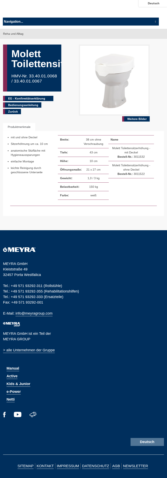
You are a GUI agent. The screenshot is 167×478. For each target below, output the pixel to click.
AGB (116, 466)
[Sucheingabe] (163, 10)
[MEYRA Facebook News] (4, 416)
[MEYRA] (19, 251)
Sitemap (26, 466)
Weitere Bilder (137, 119)
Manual (13, 368)
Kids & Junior (18, 384)
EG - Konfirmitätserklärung (26, 98)
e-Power (14, 392)
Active (12, 376)
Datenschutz (95, 466)
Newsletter (135, 466)
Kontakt (45, 466)
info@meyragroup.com (34, 313)
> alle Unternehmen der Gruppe (29, 350)
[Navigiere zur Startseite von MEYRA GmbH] (25, 9)
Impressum (68, 466)
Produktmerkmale (19, 126)
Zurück (13, 111)
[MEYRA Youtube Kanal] (17, 416)
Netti (11, 399)
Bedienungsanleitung (23, 105)
